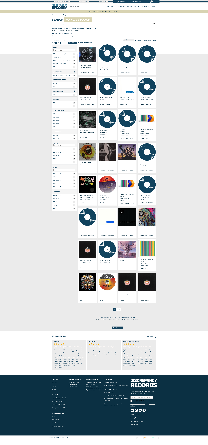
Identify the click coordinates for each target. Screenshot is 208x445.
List (155, 40)
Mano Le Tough (59, 30)
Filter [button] (55, 43)
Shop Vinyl (109, 7)
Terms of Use (134, 424)
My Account (55, 419)
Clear (72, 42)
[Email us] (132, 410)
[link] (64, 54)
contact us (107, 406)
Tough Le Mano (73, 30)
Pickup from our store (58, 426)
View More (150, 336)
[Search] (154, 24)
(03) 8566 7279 (136, 1)
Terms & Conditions (137, 404)
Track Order (55, 423)
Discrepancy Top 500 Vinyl (59, 408)
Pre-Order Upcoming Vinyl (59, 398)
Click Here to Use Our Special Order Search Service (73, 36)
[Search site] (102, 6)
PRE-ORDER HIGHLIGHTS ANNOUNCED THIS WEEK (104, 11)
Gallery (138, 40)
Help (153, 7)
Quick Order (147, 40)
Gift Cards (146, 7)
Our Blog (54, 389)
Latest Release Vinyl (57, 401)
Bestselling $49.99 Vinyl (58, 404)
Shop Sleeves (120, 7)
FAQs (53, 416)
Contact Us (55, 386)
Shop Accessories (133, 7)
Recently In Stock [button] (59, 80)
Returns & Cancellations (137, 421)
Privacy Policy (134, 418)
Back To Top (118, 328)
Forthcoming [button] (58, 91)
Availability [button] (57, 72)
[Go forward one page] (119, 309)
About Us (54, 383)
